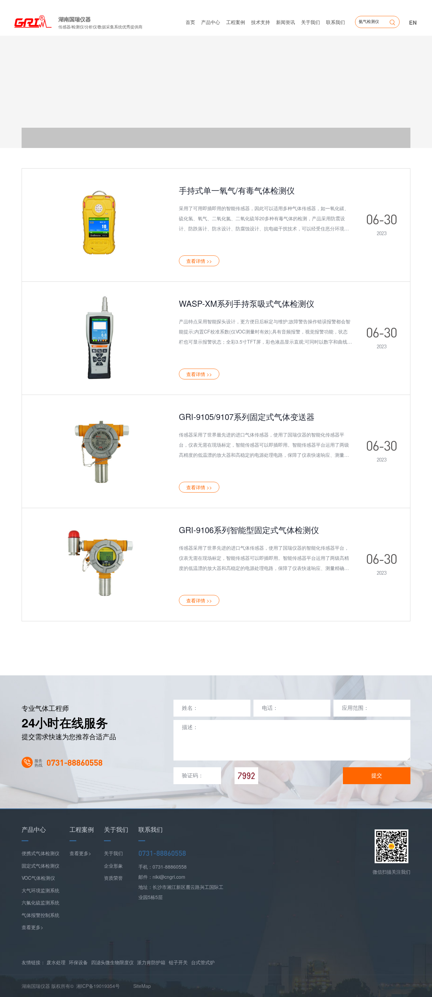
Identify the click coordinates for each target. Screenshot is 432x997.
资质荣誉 (113, 877)
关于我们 (310, 22)
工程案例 (235, 22)
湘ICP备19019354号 (98, 985)
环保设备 (78, 962)
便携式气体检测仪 (40, 853)
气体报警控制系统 (40, 915)
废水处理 (56, 962)
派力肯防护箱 (151, 962)
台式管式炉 (203, 962)
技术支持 (260, 22)
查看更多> (32, 927)
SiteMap (142, 985)
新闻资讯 (285, 22)
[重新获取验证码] (246, 775)
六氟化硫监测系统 (40, 902)
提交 (376, 775)
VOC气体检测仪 (38, 877)
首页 (190, 22)
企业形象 (113, 865)
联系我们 (335, 22)
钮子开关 (178, 962)
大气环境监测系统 (40, 890)
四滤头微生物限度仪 (112, 962)
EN (413, 22)
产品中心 (210, 22)
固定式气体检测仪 (40, 865)
